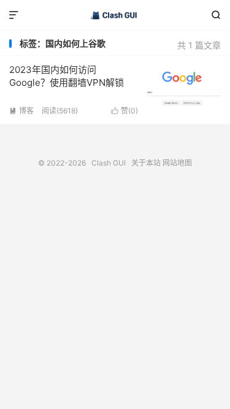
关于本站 (146, 162)
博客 (21, 110)
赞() (124, 110)
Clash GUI (115, 15)
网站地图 (177, 162)
